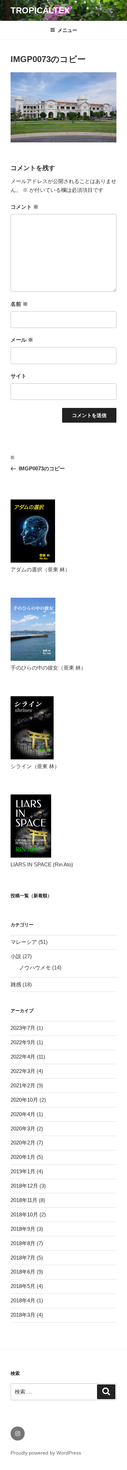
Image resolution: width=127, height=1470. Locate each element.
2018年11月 (24, 1200)
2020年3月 (23, 1129)
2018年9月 (23, 1229)
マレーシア (24, 942)
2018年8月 (23, 1243)
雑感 (16, 984)
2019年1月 (23, 1171)
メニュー (67, 30)
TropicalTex (40, 10)
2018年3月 (23, 1315)
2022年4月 (23, 1057)
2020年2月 (23, 1143)
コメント (24, 207)
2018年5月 (23, 1286)
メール (22, 340)
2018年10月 (24, 1214)
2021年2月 (23, 1085)
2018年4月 (23, 1300)
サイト (18, 376)
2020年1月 (23, 1157)
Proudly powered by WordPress (46, 1453)
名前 (19, 304)
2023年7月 (23, 1028)
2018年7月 (23, 1258)
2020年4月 (23, 1114)
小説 (16, 956)
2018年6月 (23, 1272)
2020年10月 (24, 1100)
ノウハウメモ (35, 968)
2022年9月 (23, 1042)
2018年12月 (24, 1186)
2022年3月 (23, 1071)
